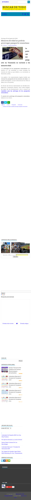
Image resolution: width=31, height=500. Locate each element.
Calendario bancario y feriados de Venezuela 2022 (15, 392)
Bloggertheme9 (8, 495)
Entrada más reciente (8, 323)
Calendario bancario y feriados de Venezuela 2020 (15, 378)
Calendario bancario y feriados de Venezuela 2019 (15, 399)
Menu (5, 14)
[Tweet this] (5, 102)
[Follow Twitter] (25, 14)
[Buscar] (29, 2)
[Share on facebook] (2, 102)
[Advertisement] (15, 27)
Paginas (6, 2)
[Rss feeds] (28, 14)
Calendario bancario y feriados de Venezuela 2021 (15, 385)
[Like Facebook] (23, 14)
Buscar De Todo (20, 494)
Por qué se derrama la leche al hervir (12, 439)
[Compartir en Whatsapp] (8, 102)
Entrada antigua (24, 323)
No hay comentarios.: (13, 45)
